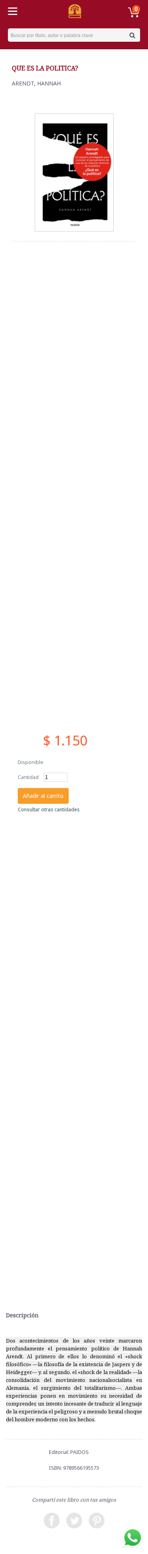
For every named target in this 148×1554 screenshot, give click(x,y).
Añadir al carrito (43, 795)
